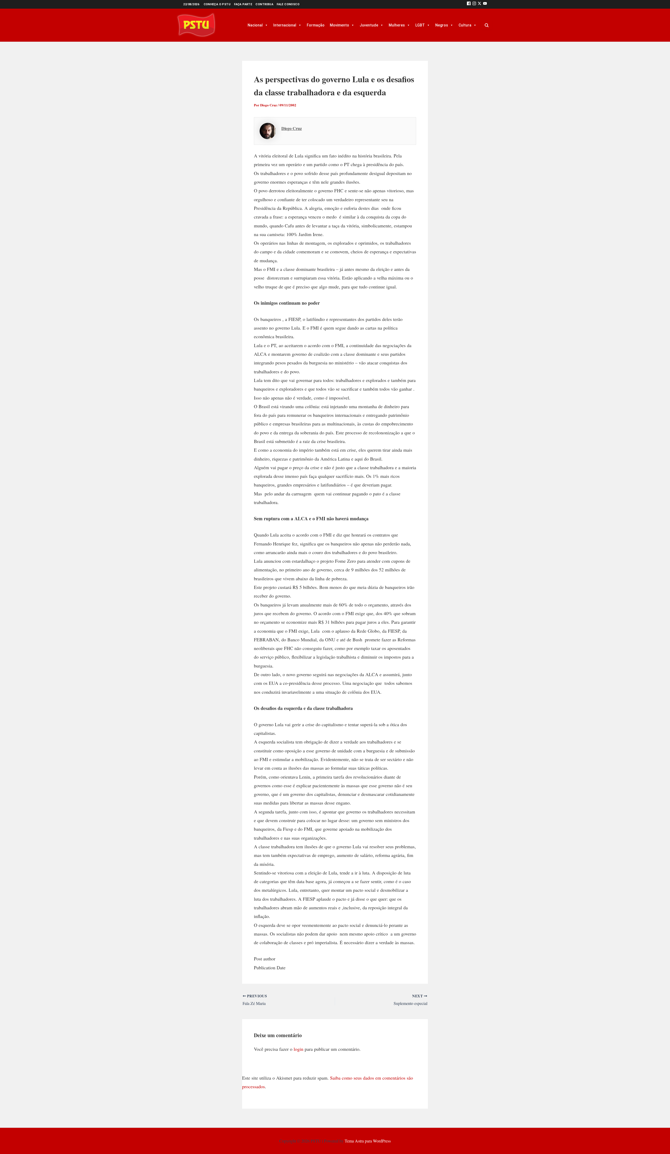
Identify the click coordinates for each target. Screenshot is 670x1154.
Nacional (255, 25)
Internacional (284, 25)
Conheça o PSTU (217, 4)
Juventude (369, 25)
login (298, 1049)
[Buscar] (486, 25)
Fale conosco (288, 4)
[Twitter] (479, 4)
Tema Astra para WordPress (368, 1141)
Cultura (465, 25)
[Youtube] (485, 4)
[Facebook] (469, 4)
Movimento (339, 25)
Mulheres (397, 25)
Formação (316, 25)
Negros (441, 25)
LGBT (420, 25)
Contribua (264, 4)
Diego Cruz (291, 128)
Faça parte (243, 4)
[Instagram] (474, 4)
